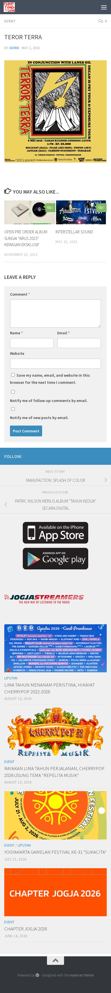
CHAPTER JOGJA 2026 (25, 929)
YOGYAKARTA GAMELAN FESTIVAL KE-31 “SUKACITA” (55, 852)
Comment (20, 294)
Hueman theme (82, 975)
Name (16, 332)
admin (14, 47)
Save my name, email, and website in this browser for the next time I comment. (50, 379)
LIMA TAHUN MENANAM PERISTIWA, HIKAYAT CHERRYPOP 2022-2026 (49, 688)
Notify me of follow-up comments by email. (49, 400)
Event (10, 21)
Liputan (10, 678)
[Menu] (104, 7)
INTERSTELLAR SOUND (74, 232)
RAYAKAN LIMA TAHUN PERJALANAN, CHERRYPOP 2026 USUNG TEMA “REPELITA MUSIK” (54, 771)
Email (63, 332)
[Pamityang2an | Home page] (11, 7)
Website (17, 353)
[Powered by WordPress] (37, 975)
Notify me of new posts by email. (39, 417)
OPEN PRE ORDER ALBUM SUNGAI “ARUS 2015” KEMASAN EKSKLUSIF (25, 238)
